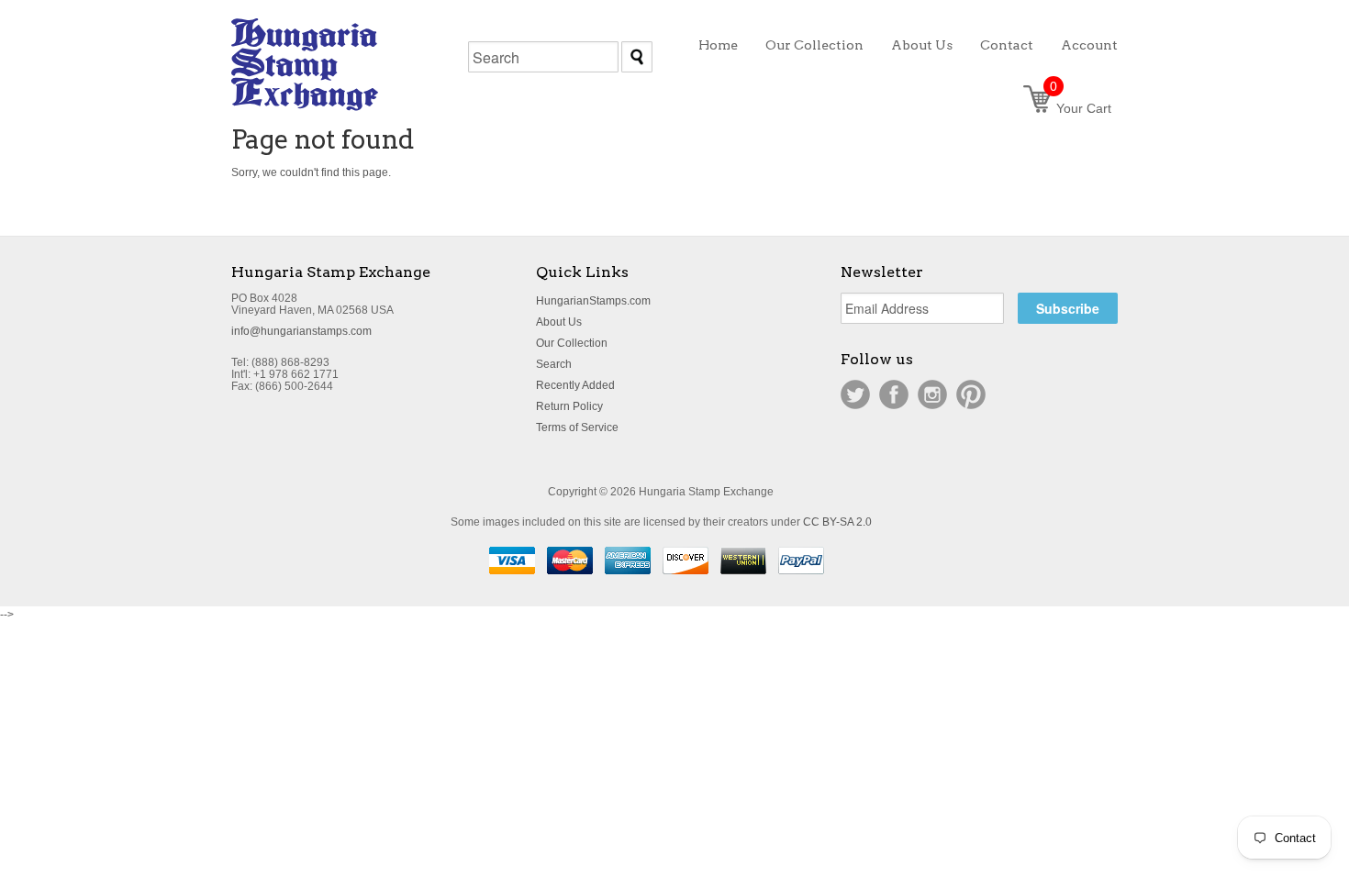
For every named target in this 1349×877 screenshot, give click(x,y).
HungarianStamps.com (593, 300)
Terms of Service (577, 427)
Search (554, 364)
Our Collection (572, 343)
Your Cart (1080, 108)
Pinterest (971, 394)
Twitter (855, 394)
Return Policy (569, 406)
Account (1089, 45)
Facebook (894, 394)
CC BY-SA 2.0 (837, 522)
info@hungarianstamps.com (301, 331)
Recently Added (575, 385)
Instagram (932, 394)
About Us (559, 322)
